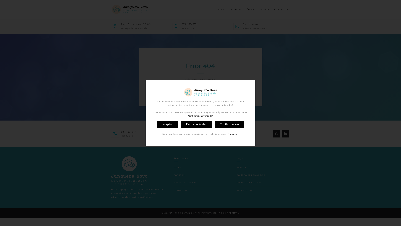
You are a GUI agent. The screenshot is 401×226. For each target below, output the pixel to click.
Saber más (233, 134)
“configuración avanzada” (200, 115)
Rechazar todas (196, 124)
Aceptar (167, 124)
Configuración (229, 124)
